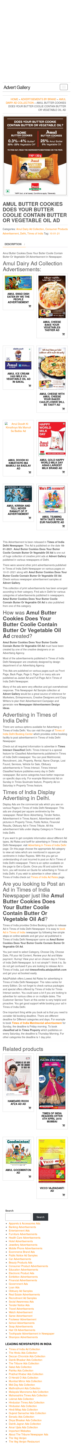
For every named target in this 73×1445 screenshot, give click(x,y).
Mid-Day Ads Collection (22, 1384)
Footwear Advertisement (22, 1319)
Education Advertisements (23, 1269)
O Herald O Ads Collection (23, 1377)
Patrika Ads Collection (21, 1370)
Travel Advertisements (21, 1308)
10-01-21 (55, 233)
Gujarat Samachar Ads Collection (27, 1413)
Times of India (35, 233)
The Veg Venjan (18, 1438)
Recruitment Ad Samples (23, 1298)
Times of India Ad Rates (44, 877)
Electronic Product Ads (21, 1273)
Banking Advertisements (22, 1227)
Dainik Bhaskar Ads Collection (25, 1360)
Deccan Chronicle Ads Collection (27, 1356)
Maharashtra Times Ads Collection (28, 1395)
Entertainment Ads (19, 1230)
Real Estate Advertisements (24, 1294)
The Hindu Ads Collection (23, 1352)
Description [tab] (13, 244)
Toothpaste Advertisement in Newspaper (31, 1333)
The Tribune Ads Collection (24, 1363)
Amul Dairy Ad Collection (30, 229)
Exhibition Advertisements (23, 1276)
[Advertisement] (36, 44)
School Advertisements (22, 1323)
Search (9, 1210)
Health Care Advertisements (24, 1237)
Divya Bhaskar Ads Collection (25, 1420)
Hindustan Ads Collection (23, 1406)
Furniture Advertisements (23, 1234)
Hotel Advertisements (21, 1241)
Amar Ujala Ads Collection (23, 1427)
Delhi (23, 233)
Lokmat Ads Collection (21, 1399)
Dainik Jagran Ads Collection (25, 1423)
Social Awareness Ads (21, 1301)
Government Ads (18, 1284)
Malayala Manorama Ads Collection (29, 1391)
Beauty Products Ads (20, 1262)
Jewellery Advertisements (23, 1244)
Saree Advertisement (20, 1315)
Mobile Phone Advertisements (25, 1248)
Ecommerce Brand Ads (22, 1252)
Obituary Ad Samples (21, 1291)
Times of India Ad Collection (24, 1349)
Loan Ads (14, 1287)
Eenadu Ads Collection (21, 1416)
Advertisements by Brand (38, 99)
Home (14, 99)
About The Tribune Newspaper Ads (28, 1434)
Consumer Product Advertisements (28, 1266)
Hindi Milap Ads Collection (23, 1409)
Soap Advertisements (21, 1326)
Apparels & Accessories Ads (24, 1223)
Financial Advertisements (23, 1280)
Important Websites (20, 1431)
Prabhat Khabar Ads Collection (26, 1374)
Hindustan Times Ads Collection (26, 1402)
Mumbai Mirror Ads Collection (25, 1381)
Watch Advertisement (21, 1312)
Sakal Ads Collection (20, 1367)
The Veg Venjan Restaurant (24, 1441)
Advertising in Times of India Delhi (47, 845)
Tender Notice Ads (19, 1305)
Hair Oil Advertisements (22, 1330)
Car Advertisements (20, 1259)
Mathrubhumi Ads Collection (24, 1388)
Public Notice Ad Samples (23, 1255)
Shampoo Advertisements (23, 1337)
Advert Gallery (17, 87)
